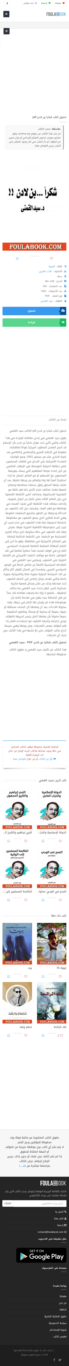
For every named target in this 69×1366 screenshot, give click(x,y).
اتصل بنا (59, 1212)
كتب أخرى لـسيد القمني (52, 780)
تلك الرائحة (60, 1027)
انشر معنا (59, 1218)
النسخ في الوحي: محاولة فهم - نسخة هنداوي (51, 892)
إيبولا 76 (61, 968)
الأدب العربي (45, 271)
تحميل (31, 310)
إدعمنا (60, 1225)
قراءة (31, 322)
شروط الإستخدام (58, 1330)
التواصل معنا (19, 759)
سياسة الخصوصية (57, 1323)
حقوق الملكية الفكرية (55, 1316)
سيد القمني (47, 301)
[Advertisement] (34, 74)
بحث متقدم (29, 3)
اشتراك (7, 1203)
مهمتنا (58, 3)
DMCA (63, 1309)
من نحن (62, 1303)
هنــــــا (22, 1165)
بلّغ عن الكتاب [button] (45, 759)
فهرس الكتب (59, 1336)
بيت (30, 968)
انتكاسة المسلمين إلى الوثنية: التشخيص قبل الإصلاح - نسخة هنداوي (17, 892)
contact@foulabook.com (50, 1232)
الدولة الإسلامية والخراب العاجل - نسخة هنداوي (51, 833)
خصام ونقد (25, 1027)
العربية (52, 266)
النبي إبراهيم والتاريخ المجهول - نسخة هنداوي (17, 833)
